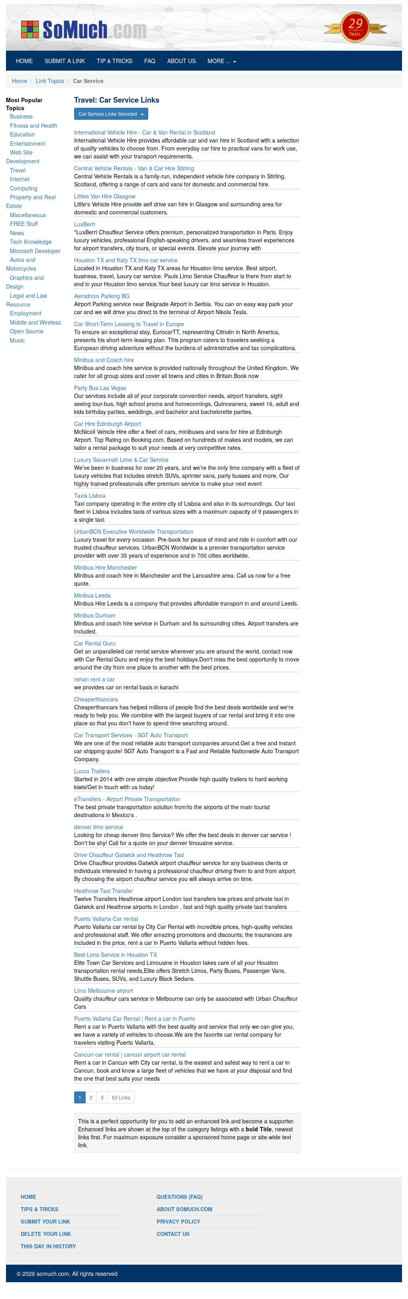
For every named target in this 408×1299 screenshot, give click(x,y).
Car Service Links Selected (109, 113)
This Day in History (48, 1246)
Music (17, 340)
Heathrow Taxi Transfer (103, 891)
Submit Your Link (45, 1221)
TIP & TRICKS (114, 61)
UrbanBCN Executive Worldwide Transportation (133, 531)
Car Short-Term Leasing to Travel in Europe (129, 324)
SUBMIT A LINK (65, 61)
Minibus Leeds (92, 595)
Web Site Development (22, 156)
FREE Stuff (23, 224)
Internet (19, 179)
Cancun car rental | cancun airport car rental (130, 1054)
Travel (18, 170)
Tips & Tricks (40, 1209)
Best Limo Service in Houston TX (115, 954)
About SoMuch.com (184, 1209)
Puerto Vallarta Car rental (106, 919)
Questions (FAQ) (179, 1196)
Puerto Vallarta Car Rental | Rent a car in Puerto (134, 1018)
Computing (23, 188)
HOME (27, 60)
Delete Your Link (46, 1234)
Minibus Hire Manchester (105, 567)
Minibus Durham (95, 615)
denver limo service (98, 827)
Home (19, 81)
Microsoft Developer (35, 251)
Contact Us (173, 1234)
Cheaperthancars (96, 699)
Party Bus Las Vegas (100, 388)
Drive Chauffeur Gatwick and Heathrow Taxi (129, 855)
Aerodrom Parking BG (101, 296)
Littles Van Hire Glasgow (104, 196)
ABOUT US (181, 61)
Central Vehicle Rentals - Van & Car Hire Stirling (134, 168)
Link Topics (50, 81)
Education (22, 134)
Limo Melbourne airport (103, 990)
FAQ (149, 61)
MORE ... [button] (220, 61)
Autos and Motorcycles (21, 263)
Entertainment (27, 143)
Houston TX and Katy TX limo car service (126, 260)
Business (21, 116)
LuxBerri (84, 224)
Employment (25, 313)
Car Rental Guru (95, 643)
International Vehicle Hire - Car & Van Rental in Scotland (144, 132)
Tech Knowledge (31, 242)
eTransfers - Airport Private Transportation (127, 799)
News (17, 233)
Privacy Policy (178, 1221)
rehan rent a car (94, 679)
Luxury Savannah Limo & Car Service (121, 459)
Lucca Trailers (92, 771)
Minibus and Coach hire (104, 360)
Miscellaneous (28, 215)
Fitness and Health (33, 125)
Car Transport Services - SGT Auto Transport (131, 735)
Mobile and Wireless (35, 322)
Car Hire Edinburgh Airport (107, 424)
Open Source (26, 331)
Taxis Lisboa (90, 495)
